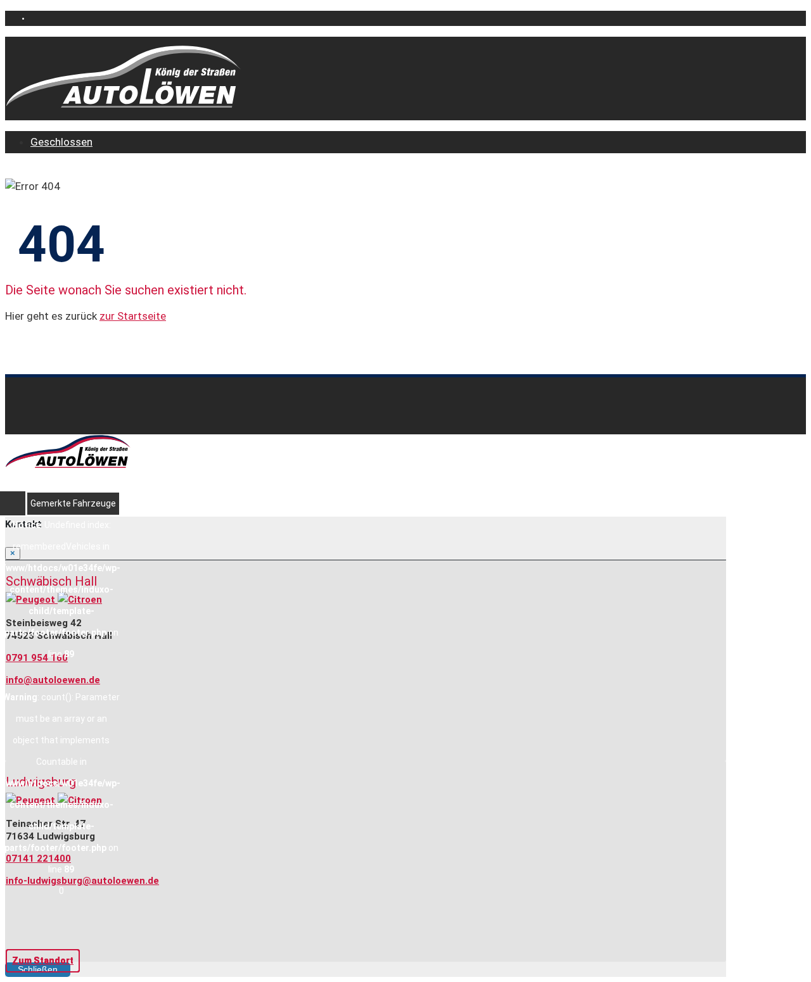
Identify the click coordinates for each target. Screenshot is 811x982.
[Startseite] (124, 105)
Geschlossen (61, 141)
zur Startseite (132, 316)
